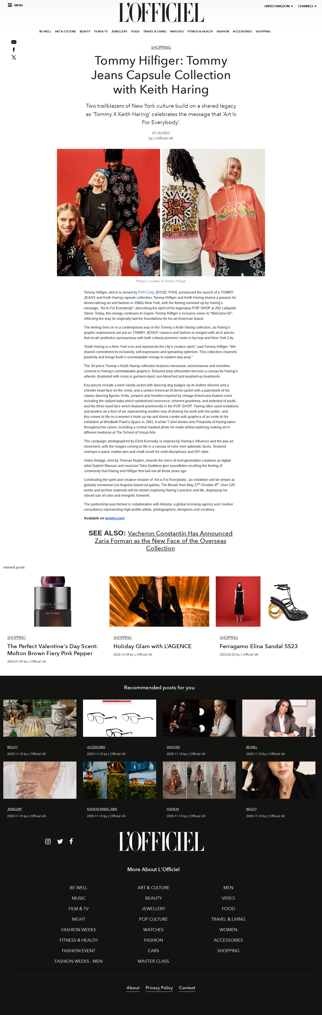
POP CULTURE (153, 919)
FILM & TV (101, 31)
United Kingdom (277, 6)
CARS (153, 950)
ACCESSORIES (242, 31)
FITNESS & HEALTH (200, 31)
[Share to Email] (13, 42)
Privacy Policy (159, 987)
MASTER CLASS (153, 961)
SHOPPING (263, 31)
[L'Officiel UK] (161, 12)
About (133, 987)
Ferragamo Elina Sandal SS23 (259, 646)
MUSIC (78, 898)
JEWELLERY (119, 31)
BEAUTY (85, 31)
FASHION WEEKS (78, 929)
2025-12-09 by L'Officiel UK (132, 654)
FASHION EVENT (78, 950)
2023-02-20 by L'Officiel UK (239, 654)
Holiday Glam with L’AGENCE (152, 646)
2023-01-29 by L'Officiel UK (26, 661)
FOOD (135, 31)
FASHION (223, 31)
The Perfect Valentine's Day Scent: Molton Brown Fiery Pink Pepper (52, 649)
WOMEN (228, 929)
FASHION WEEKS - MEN (79, 961)
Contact (187, 987)
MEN (228, 887)
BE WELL (45, 31)
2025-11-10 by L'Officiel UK (26, 754)
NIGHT (78, 919)
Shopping (161, 47)
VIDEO (228, 898)
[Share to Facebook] (13, 49)
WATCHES (177, 31)
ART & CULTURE (65, 31)
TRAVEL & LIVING (154, 31)
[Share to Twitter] (13, 57)
